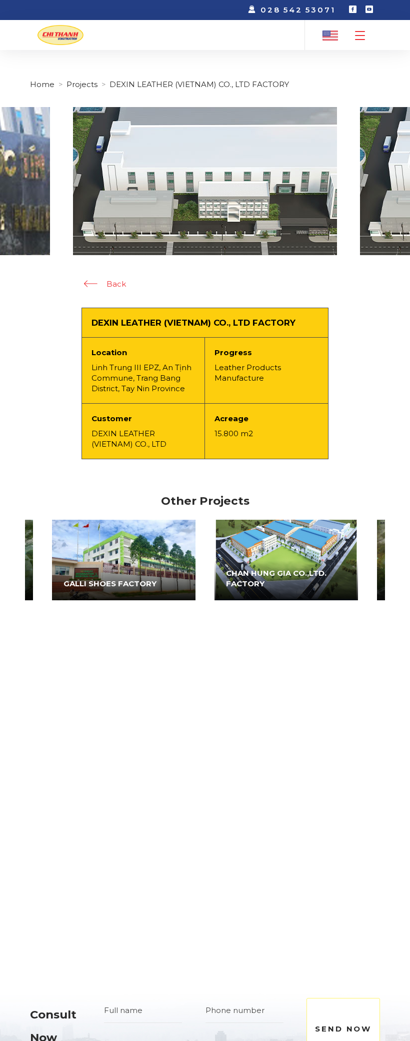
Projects (82, 84)
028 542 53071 (297, 10)
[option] (286, 560)
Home (42, 84)
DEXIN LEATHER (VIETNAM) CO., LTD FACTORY (199, 84)
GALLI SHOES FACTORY (110, 583)
